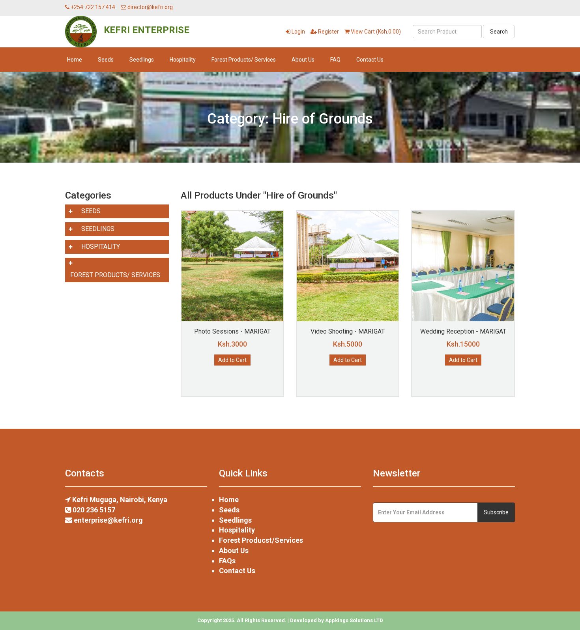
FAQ (335, 59)
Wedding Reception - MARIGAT (463, 331)
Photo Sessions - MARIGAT (232, 331)
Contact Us (370, 59)
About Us (303, 59)
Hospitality (183, 59)
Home (74, 59)
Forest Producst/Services (261, 540)
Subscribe (496, 512)
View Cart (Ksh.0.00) (375, 31)
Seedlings (141, 59)
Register (328, 31)
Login (297, 31)
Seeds (106, 59)
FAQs (227, 561)
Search (499, 31)
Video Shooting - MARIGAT (348, 331)
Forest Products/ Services (243, 59)
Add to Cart (232, 360)
